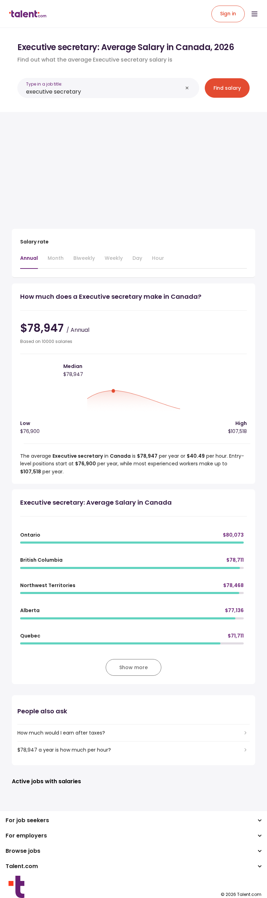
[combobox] (104, 91)
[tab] (29, 261)
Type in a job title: (44, 84)
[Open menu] (254, 14)
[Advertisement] (133, 166)
